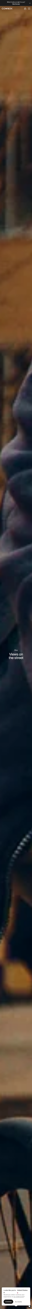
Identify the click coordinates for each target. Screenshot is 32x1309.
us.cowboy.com (19, 1297)
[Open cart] (25, 8)
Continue (8, 1302)
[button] (29, 1306)
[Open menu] (29, 8)
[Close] (30, 3)
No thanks (18, 1302)
